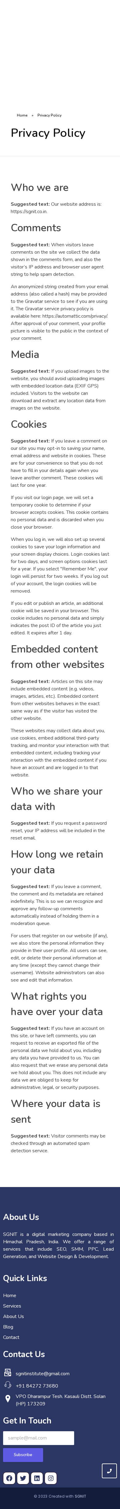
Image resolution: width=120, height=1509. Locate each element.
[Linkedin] (37, 1478)
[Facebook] (9, 1478)
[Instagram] (51, 1478)
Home (22, 115)
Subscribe (23, 1455)
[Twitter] (23, 1478)
